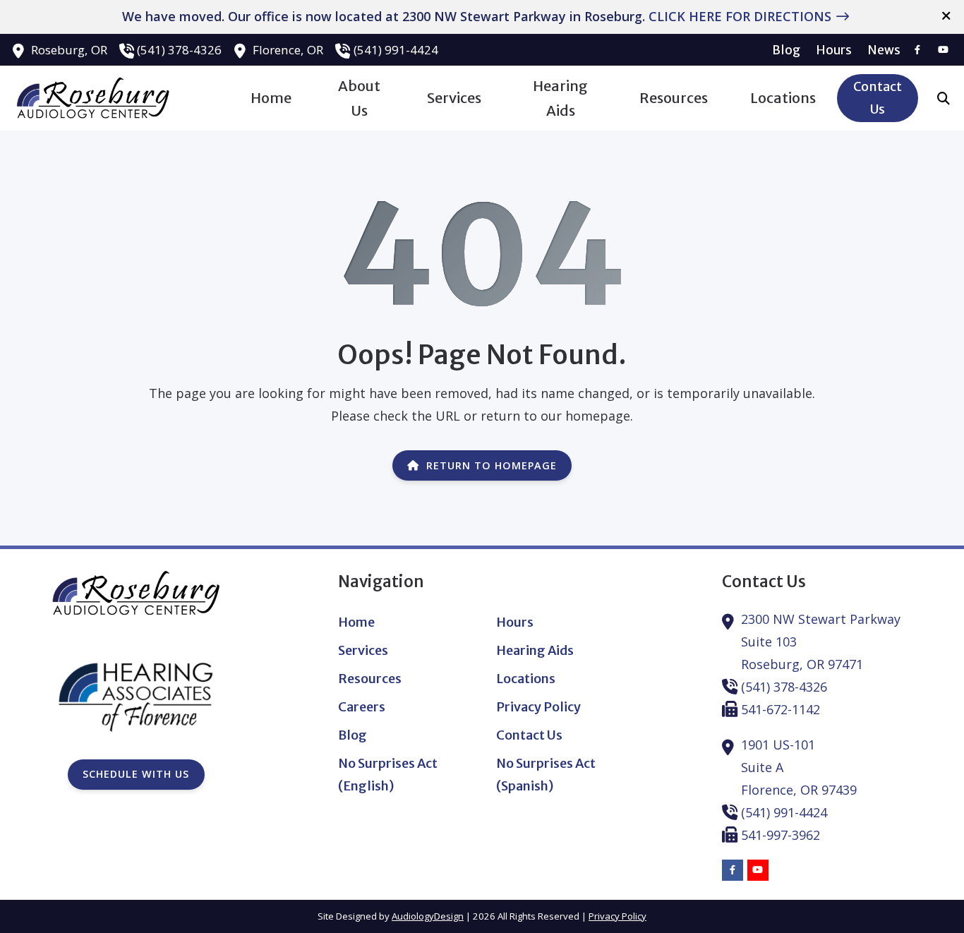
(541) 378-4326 (179, 50)
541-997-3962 (780, 834)
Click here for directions (740, 16)
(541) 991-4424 (396, 50)
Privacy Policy (617, 916)
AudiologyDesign (428, 916)
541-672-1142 (780, 709)
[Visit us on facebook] (917, 49)
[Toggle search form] (943, 98)
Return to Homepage (491, 465)
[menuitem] (786, 50)
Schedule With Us (136, 774)
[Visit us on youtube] (942, 49)
